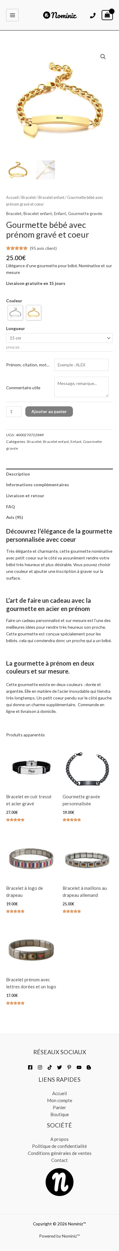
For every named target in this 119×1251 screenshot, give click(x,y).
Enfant (60, 213)
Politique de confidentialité (59, 1146)
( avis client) (43, 248)
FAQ (10, 506)
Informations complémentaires (37, 484)
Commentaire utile (23, 387)
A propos (59, 1139)
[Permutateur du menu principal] (12, 15)
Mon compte (59, 1100)
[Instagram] (40, 1067)
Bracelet (28, 197)
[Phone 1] (93, 15)
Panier (59, 1107)
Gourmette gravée (85, 213)
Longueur (15, 328)
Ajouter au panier (49, 411)
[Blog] (89, 1067)
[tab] (59, 474)
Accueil (12, 197)
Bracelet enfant (51, 197)
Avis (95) (14, 517)
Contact (59, 1160)
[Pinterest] (69, 1067)
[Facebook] (30, 1067)
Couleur (14, 300)
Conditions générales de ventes (60, 1153)
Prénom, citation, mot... (27, 364)
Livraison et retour (25, 495)
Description (18, 473)
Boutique (59, 1114)
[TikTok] (50, 1067)
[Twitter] (59, 1067)
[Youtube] (79, 1067)
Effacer (13, 347)
